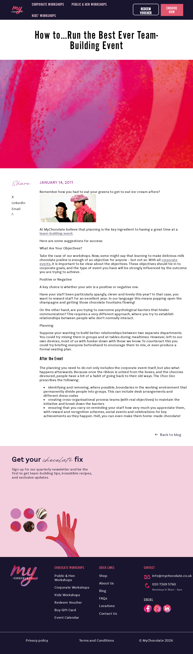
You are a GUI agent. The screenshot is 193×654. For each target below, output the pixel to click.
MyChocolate (153, 640)
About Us (106, 583)
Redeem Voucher (146, 11)
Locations (107, 606)
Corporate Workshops (71, 587)
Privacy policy (37, 641)
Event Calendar (66, 617)
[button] (13, 214)
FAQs (103, 598)
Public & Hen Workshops (64, 578)
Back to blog (170, 434)
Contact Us (108, 614)
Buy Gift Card (65, 610)
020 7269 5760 (164, 584)
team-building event (56, 233)
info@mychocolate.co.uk (172, 576)
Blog (102, 591)
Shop (103, 576)
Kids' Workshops (67, 595)
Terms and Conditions (96, 640)
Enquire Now (171, 10)
